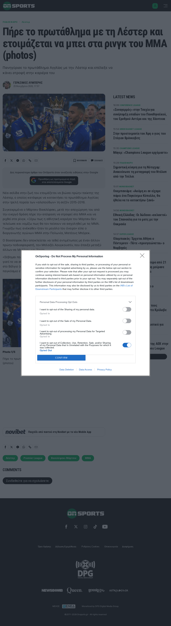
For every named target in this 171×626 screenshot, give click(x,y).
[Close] (143, 256)
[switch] (127, 309)
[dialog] (85, 313)
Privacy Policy (104, 369)
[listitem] (85, 302)
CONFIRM (61, 358)
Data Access (85, 369)
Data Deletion (66, 369)
